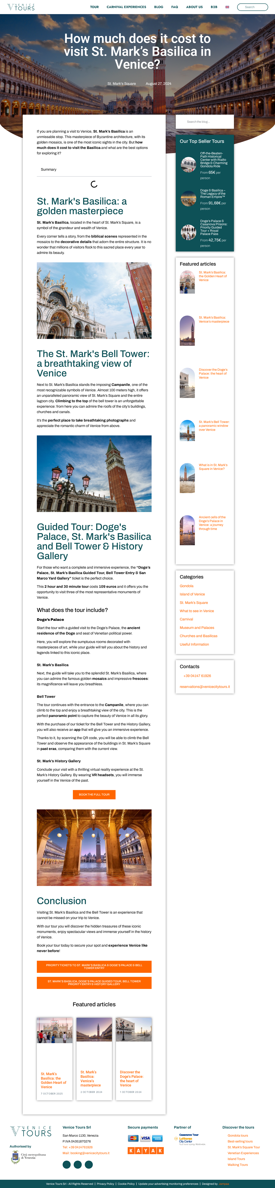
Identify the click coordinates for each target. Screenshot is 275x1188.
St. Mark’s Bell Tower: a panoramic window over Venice (214, 425)
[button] (146, 169)
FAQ (174, 7)
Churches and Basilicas (198, 636)
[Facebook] (67, 1165)
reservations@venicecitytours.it (205, 687)
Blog (158, 7)
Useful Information (194, 644)
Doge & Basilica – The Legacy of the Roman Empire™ (212, 193)
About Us (194, 7)
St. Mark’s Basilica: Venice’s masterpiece (91, 1078)
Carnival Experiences (126, 7)
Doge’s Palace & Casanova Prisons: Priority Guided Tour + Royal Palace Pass (213, 227)
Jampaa (224, 1183)
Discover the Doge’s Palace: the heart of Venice (132, 1078)
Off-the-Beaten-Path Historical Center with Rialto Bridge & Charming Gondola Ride (213, 160)
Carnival (186, 619)
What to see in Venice (197, 611)
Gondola (186, 586)
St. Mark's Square (122, 84)
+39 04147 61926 (197, 676)
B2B (214, 7)
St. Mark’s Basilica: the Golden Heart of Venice (53, 1080)
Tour (94, 7)
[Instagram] (78, 1165)
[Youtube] (89, 1165)
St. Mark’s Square (194, 603)
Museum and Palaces (197, 628)
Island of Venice (192, 594)
